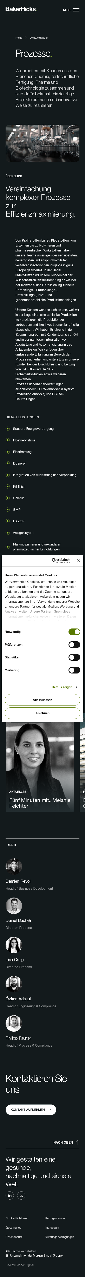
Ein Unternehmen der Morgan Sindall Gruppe (34, 1255)
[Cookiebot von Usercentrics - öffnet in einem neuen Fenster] (52, 560)
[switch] (74, 644)
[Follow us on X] (21, 1195)
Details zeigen (62, 687)
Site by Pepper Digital (19, 1265)
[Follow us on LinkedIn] (10, 1195)
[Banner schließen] (78, 560)
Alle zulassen (42, 700)
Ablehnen (42, 713)
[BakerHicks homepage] (21, 10)
